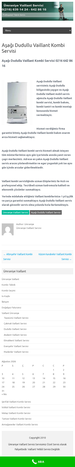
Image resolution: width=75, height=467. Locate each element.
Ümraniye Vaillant (10, 279)
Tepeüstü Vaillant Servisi (16, 318)
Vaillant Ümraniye (10, 313)
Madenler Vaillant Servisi (16, 352)
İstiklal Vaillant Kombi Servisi (16, 407)
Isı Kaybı (6, 296)
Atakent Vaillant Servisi (15, 335)
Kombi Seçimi (8, 290)
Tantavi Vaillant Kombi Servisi (16, 418)
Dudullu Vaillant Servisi (15, 329)
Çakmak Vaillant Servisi (15, 323)
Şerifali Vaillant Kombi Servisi (16, 401)
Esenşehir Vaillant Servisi (16, 346)
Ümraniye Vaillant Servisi (15, 212)
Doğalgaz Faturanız (11, 307)
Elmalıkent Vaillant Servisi (16, 340)
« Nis (4, 394)
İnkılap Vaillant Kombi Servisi (16, 413)
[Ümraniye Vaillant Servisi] (37, 19)
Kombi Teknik (8, 284)
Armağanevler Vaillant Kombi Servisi (20, 424)
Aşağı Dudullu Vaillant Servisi (46, 212)
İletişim (5, 301)
